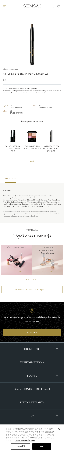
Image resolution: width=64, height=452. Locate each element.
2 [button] (33, 161)
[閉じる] (59, 429)
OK (41, 446)
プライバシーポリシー (25, 440)
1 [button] (31, 161)
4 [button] (33, 279)
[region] (32, 438)
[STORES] (58, 6)
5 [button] (35, 279)
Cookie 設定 (20, 446)
